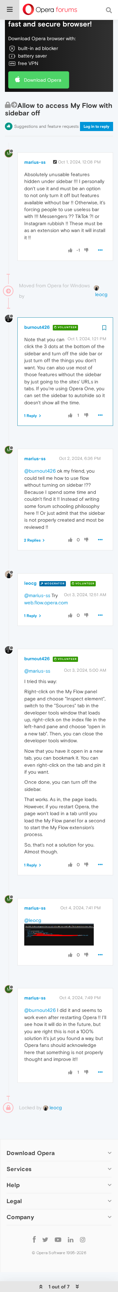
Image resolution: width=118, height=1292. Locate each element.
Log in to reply (96, 126)
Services (19, 1169)
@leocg (32, 920)
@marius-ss (37, 595)
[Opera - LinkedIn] (71, 1239)
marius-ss (35, 162)
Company (20, 1217)
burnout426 (37, 327)
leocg (30, 583)
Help (13, 1185)
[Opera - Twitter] (45, 1239)
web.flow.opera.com (46, 602)
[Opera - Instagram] (82, 1239)
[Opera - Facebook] (34, 1239)
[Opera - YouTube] (58, 1239)
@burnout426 (40, 471)
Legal (14, 1201)
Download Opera (42, 80)
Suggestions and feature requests (46, 126)
